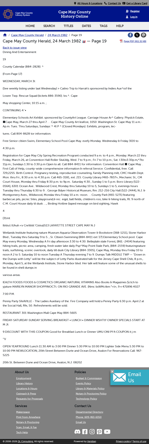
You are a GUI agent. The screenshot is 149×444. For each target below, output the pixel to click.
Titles (68, 26)
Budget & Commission (89, 378)
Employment (23, 378)
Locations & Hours (26, 388)
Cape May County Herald (27, 35)
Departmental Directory (89, 412)
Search (49, 26)
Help (120, 26)
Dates (86, 26)
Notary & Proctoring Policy (91, 393)
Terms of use (139, 441)
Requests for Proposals (29, 398)
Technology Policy (86, 398)
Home (30, 26)
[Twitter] (137, 35)
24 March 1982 (57, 35)
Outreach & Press (26, 393)
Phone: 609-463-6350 (89, 417)
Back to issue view (15, 47)
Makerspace (23, 412)
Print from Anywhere (28, 417)
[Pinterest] (99, 431)
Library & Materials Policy (90, 388)
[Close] (112, 371)
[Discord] (77, 431)
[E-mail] (143, 35)
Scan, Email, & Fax (26, 427)
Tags (103, 26)
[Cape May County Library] (5, 36)
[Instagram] (92, 431)
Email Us (81, 422)
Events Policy (83, 383)
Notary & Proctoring (27, 422)
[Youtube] (107, 431)
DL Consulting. (26, 441)
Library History (24, 383)
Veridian (91, 441)
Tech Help (22, 432)
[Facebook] (130, 35)
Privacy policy (123, 441)
